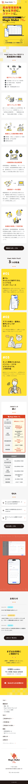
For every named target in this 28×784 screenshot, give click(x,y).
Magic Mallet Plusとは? (10, 708)
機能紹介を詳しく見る (12, 248)
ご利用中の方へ (7, 718)
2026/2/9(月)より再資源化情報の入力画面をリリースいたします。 (13, 629)
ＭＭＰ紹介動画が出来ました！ (9, 610)
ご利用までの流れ (8, 725)
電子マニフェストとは (10, 733)
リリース (10, 607)
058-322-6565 (15, 672)
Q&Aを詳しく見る (11, 526)
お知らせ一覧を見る (11, 638)
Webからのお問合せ (16, 683)
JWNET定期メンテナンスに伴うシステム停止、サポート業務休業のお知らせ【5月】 (13, 619)
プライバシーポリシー (8, 743)
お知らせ (5, 736)
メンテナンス (11, 615)
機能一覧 (6, 706)
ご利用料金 (6, 722)
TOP (4, 700)
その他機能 (7, 712)
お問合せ (5, 740)
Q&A (4, 715)
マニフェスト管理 (8, 710)
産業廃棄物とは (8, 731)
